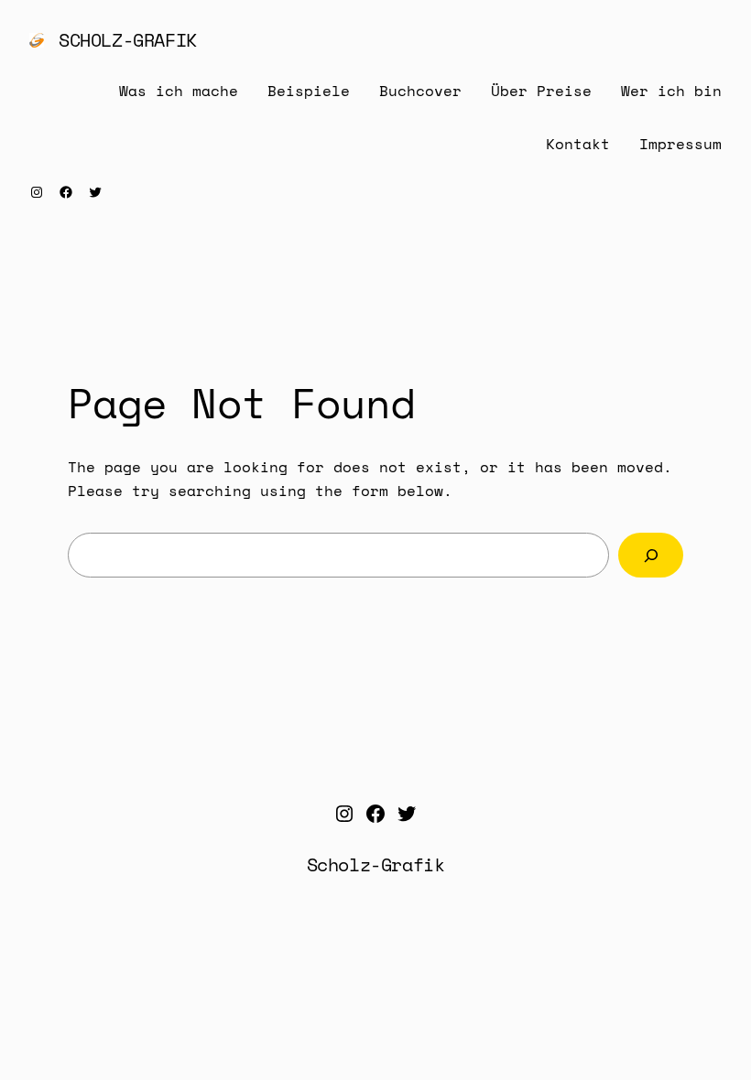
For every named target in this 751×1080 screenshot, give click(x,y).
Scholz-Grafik (128, 40)
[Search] (650, 555)
